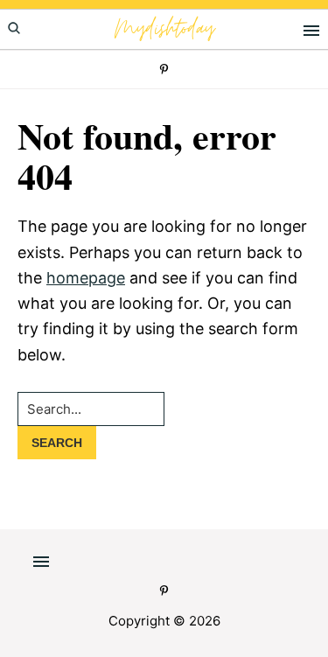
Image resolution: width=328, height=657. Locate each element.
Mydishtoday (164, 29)
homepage (85, 278)
